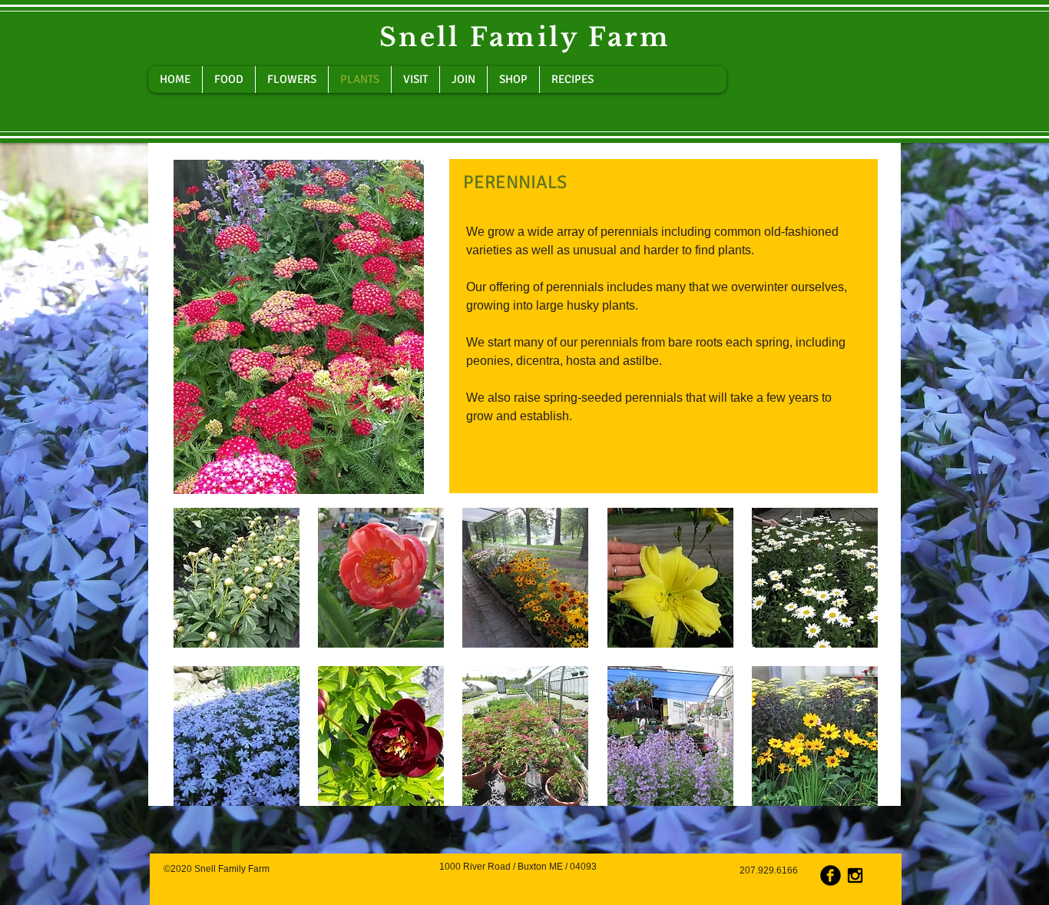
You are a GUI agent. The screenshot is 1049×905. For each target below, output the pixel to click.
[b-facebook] (830, 875)
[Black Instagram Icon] (855, 875)
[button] (236, 578)
